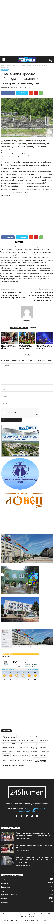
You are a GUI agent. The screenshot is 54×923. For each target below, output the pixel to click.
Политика (4, 898)
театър (17, 760)
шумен (40, 760)
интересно (43, 748)
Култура (8, 65)
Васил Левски (23, 741)
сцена (4, 760)
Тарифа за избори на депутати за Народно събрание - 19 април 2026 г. (27, 914)
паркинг (14, 755)
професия (43, 755)
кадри (4, 752)
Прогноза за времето (9, 894)
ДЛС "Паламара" (42, 741)
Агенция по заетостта (9, 741)
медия (18, 752)
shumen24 (28, 737)
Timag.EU (45, 920)
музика (25, 752)
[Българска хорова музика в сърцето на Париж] (9, 338)
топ (23, 760)
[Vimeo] (27, 816)
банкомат (41, 744)
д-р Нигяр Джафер (22, 748)
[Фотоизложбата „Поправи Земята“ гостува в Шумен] (27, 338)
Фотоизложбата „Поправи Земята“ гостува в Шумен (25, 346)
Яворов (32, 744)
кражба (11, 752)
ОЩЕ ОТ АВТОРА (36, 328)
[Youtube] (37, 816)
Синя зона (24, 744)
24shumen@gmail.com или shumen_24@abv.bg (32, 809)
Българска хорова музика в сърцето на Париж (8, 346)
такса (10, 760)
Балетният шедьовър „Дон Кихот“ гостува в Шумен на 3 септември (44, 347)
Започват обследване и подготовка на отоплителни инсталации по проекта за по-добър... (34, 859)
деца (34, 748)
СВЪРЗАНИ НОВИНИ (19, 328)
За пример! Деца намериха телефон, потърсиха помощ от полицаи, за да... (33, 834)
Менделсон (6, 744)
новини (5, 755)
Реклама (32, 916)
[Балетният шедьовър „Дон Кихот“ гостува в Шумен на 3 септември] (44, 338)
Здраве (4, 891)
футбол (29, 760)
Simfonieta (37, 737)
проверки (34, 755)
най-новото (33, 752)
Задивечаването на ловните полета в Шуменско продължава (13, 295)
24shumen (8, 737)
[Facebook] (17, 816)
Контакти (23, 916)
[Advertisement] (27, 28)
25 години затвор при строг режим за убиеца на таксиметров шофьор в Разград (41, 296)
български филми (8, 748)
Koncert (20, 737)
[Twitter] (22, 816)
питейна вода (24, 755)
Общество (5, 883)
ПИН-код (15, 744)
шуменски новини (13, 765)
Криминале (5, 887)
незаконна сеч (44, 752)
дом (2, 65)
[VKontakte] (32, 816)
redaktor (6, 87)
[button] (50, 59)
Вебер (32, 741)
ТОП (3, 879)
